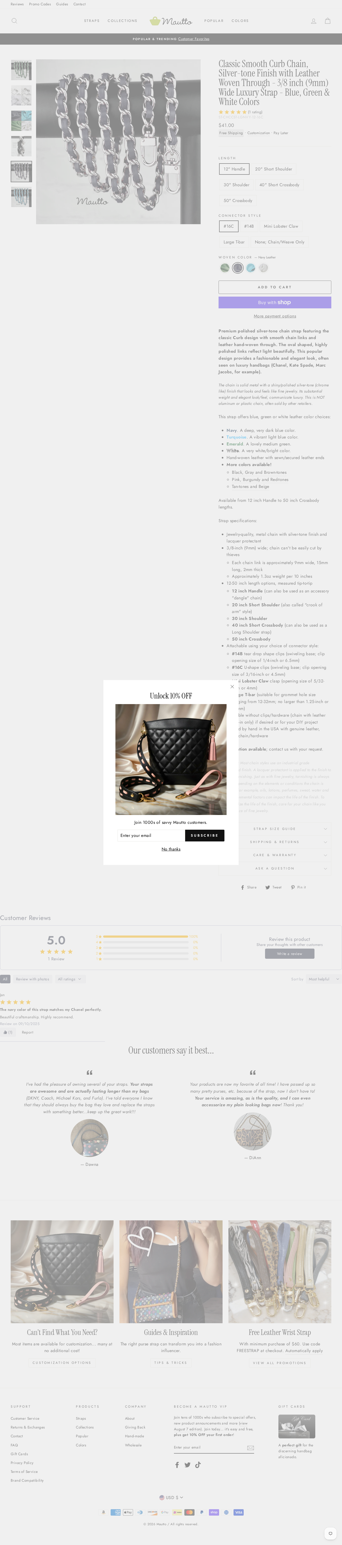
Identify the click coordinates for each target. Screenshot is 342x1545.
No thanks (171, 849)
